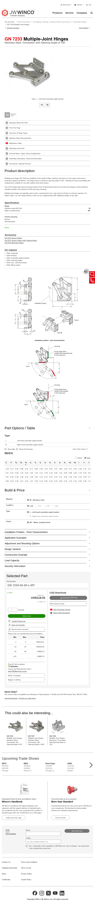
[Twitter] (48, 893)
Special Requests (11, 698)
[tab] (41, 104)
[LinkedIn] (62, 893)
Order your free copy (13, 818)
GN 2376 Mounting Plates (14, 243)
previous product (12, 28)
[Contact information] (92, 280)
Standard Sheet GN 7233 (18, 123)
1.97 (48, 506)
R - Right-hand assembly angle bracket (44, 516)
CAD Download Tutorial (61, 610)
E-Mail (28, 838)
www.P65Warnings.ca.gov (17, 671)
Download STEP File (70, 598)
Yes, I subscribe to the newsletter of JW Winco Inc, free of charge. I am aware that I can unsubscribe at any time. (59, 847)
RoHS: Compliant (14, 675)
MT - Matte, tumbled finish (40, 522)
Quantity (21, 610)
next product (84, 28)
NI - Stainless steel (37, 500)
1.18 (31, 506)
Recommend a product (20, 629)
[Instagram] (41, 893)
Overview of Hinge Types (18, 133)
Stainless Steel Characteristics (20, 138)
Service (69, 13)
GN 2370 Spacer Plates (13, 238)
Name (28, 830)
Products (57, 13)
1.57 (39, 506)
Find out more (60, 818)
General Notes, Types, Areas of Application (24, 153)
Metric (80, 458)
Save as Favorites (18, 625)
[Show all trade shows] (91, 764)
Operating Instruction (17, 148)
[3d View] (86, 271)
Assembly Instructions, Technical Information (25, 159)
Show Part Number (26, 449)
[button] (66, 5)
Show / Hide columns (79, 449)
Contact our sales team (27, 698)
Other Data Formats (57, 604)
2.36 (56, 506)
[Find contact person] (92, 274)
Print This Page (14, 128)
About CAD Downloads (61, 613)
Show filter (11, 449)
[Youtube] (55, 893)
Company (82, 13)
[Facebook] (35, 893)
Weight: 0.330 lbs (14, 680)
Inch (88, 458)
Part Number (11, 581)
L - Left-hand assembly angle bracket (44, 512)
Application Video (15, 143)
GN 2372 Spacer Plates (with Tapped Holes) (21, 240)
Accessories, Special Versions (20, 164)
